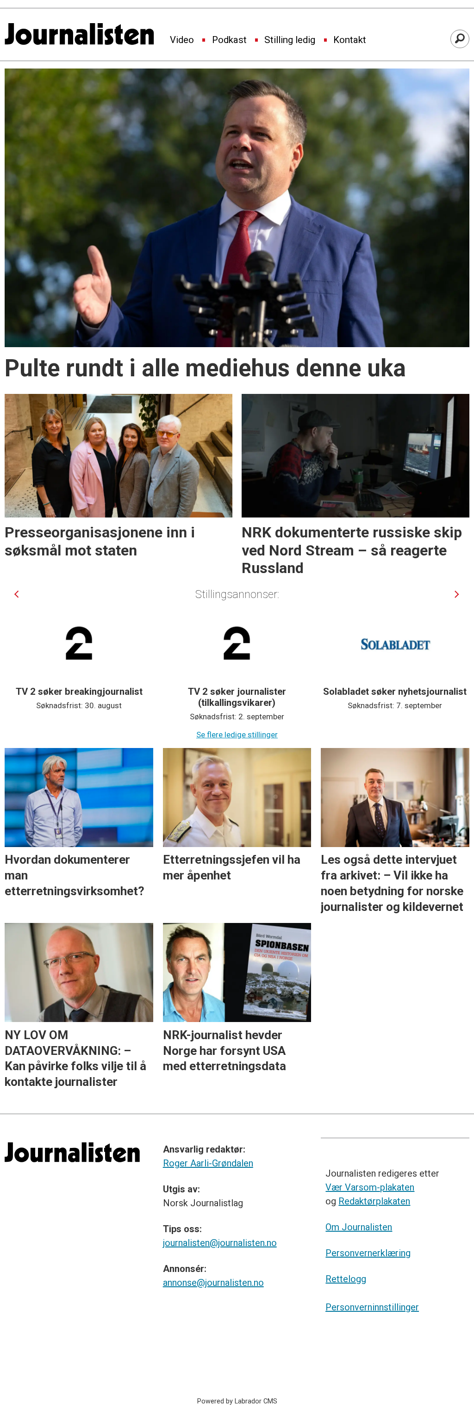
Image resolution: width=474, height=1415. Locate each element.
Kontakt (349, 40)
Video (182, 40)
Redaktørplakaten (374, 1201)
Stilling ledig (289, 40)
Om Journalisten (358, 1227)
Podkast (229, 40)
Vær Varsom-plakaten (369, 1187)
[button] (16, 594)
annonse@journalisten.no (213, 1282)
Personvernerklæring (368, 1253)
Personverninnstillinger (372, 1307)
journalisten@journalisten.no (220, 1242)
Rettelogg (345, 1278)
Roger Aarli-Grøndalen (208, 1163)
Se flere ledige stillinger (237, 734)
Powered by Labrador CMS (237, 1401)
